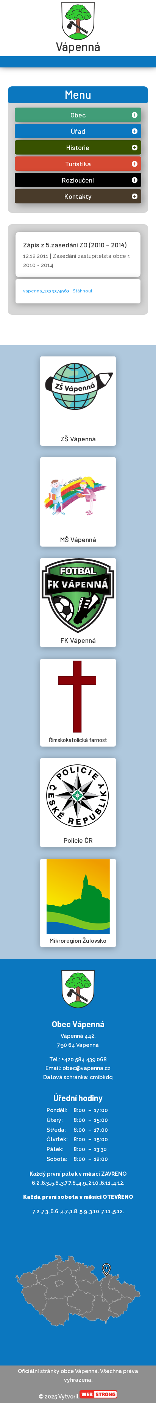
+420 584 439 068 (84, 1059)
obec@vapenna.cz (86, 1068)
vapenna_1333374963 (46, 291)
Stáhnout (82, 291)
